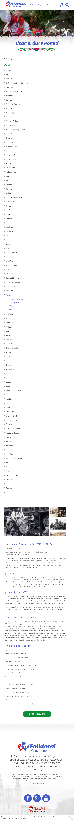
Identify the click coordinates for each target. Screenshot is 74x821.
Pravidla (45, 5)
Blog (39, 5)
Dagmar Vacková (15, 59)
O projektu (54, 5)
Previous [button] (58, 509)
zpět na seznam (37, 714)
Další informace (22, 818)
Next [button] (58, 534)
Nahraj (32, 5)
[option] (58, 512)
